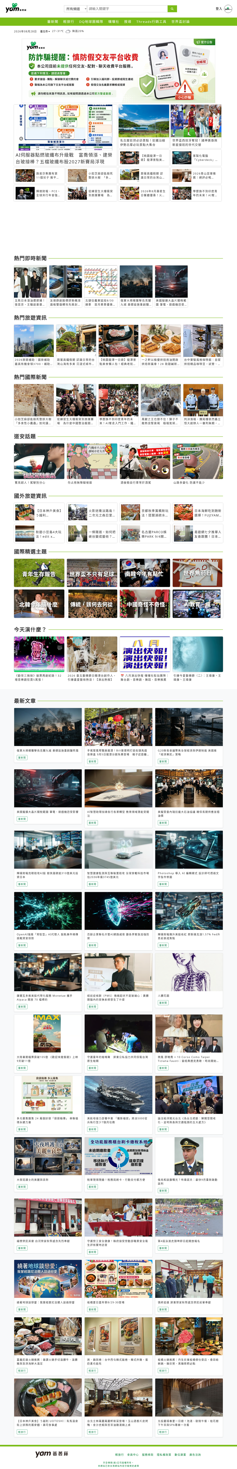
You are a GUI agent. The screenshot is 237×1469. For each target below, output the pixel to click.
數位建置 (180, 1454)
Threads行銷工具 (151, 21)
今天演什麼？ (30, 629)
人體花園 (163, 995)
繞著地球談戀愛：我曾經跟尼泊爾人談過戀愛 (46, 1302)
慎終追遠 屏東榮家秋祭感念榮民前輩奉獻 (184, 1302)
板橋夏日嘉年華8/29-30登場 (106, 1302)
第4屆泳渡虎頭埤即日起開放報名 (179, 1241)
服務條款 (148, 1454)
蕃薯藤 (15, 8)
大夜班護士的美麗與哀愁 (33, 1179)
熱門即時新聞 (30, 258)
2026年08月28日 (25, 31)
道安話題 (25, 436)
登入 (219, 8)
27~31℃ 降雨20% (68, 31)
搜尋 (128, 21)
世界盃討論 (180, 21)
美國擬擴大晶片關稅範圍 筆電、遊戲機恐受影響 (48, 812)
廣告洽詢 (195, 1454)
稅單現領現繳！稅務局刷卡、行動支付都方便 (116, 1179)
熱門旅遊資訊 (30, 317)
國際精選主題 (30, 551)
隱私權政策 (164, 1454)
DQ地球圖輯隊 (91, 21)
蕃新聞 (52, 21)
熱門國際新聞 (30, 376)
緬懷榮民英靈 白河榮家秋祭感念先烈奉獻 (43, 1241)
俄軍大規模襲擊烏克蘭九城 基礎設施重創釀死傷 (48, 750)
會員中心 (133, 1454)
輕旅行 (68, 21)
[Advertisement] (110, 228)
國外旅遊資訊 (30, 495)
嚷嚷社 (113, 21)
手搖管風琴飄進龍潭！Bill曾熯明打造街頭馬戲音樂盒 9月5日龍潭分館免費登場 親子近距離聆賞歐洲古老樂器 (117, 754)
